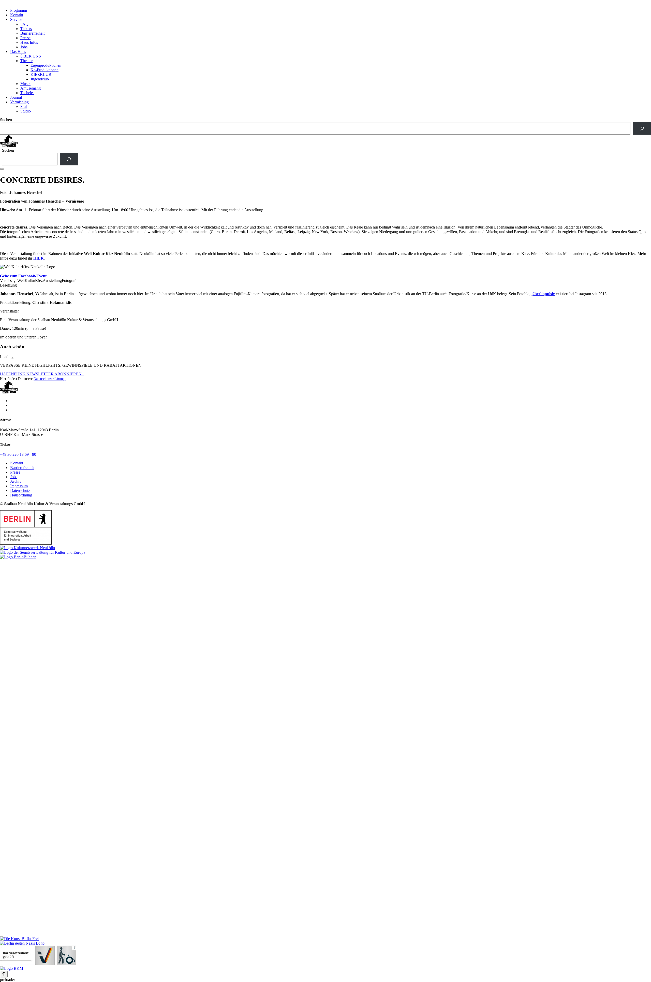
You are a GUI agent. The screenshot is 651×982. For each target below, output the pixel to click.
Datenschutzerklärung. (50, 379)
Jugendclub (40, 79)
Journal (16, 97)
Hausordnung (21, 495)
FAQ (24, 24)
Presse (25, 38)
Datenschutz (20, 490)
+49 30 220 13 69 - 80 (18, 454)
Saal (23, 106)
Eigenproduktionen (46, 65)
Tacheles (27, 93)
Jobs (23, 47)
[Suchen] (642, 128)
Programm (18, 10)
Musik (25, 83)
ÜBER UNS (30, 56)
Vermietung (19, 102)
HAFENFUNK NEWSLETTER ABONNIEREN (42, 374)
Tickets (26, 28)
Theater (26, 61)
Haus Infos (29, 42)
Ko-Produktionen (44, 70)
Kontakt (16, 15)
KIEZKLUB (41, 74)
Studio (25, 111)
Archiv (15, 481)
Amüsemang (30, 88)
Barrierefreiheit (32, 33)
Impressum (19, 486)
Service (16, 19)
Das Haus (18, 51)
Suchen (6, 120)
